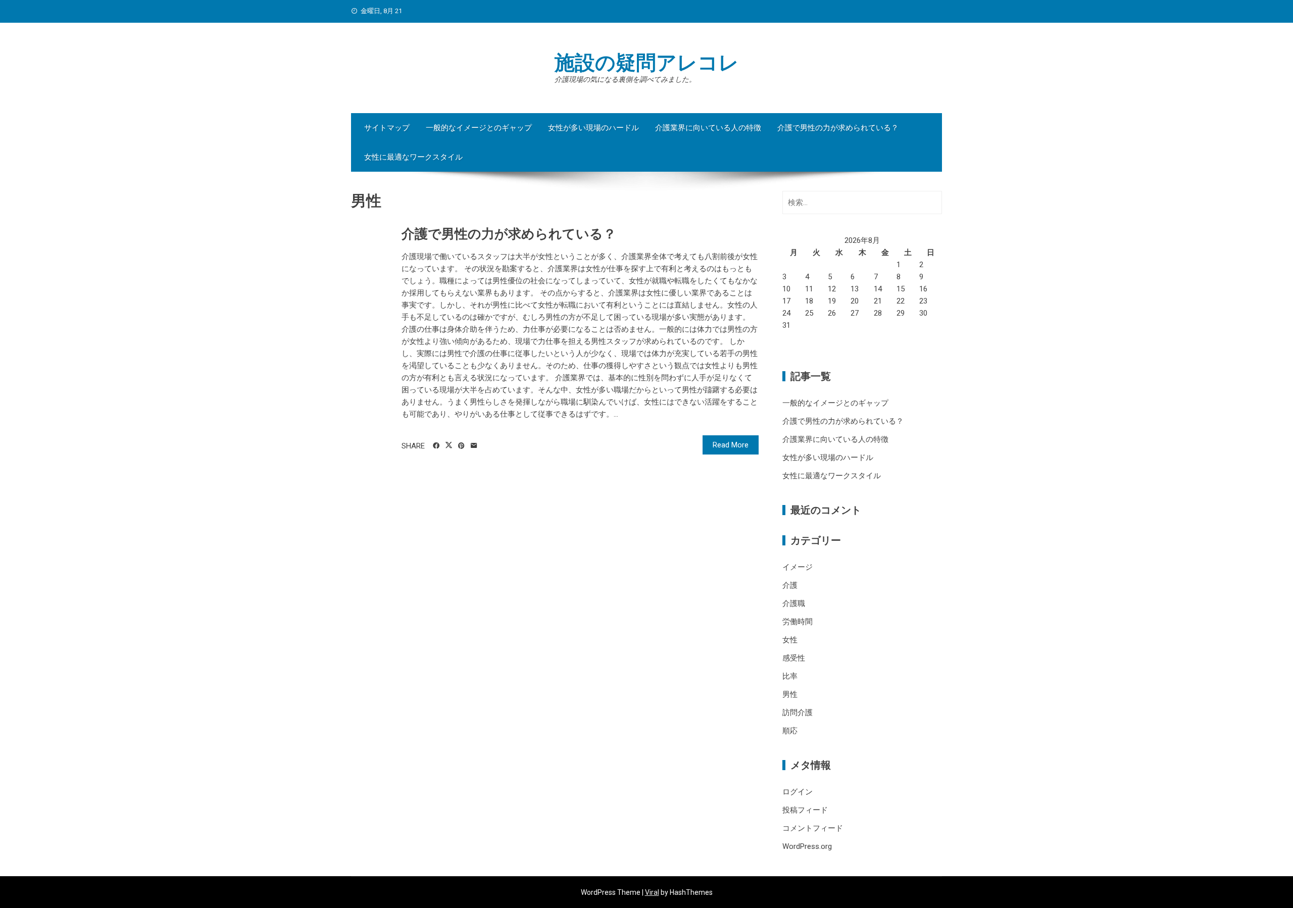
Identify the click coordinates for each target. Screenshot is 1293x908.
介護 (790, 585)
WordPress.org (807, 846)
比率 (790, 676)
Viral (652, 892)
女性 (790, 639)
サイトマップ (387, 127)
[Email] (474, 446)
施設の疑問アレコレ (647, 63)
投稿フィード (805, 810)
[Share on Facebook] (436, 446)
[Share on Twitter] (448, 445)
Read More (731, 444)
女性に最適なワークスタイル (413, 157)
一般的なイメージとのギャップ (479, 127)
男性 (790, 694)
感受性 (793, 658)
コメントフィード (812, 828)
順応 (790, 730)
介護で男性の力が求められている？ (838, 127)
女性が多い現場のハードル (593, 127)
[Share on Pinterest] (461, 446)
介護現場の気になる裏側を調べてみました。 (625, 79)
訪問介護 (797, 712)
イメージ (797, 567)
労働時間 (797, 621)
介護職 (793, 603)
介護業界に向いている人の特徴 (708, 127)
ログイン (797, 791)
